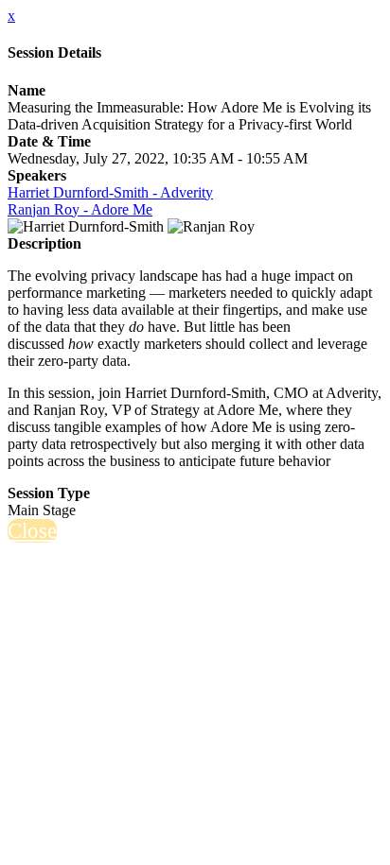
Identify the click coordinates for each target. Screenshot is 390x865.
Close (32, 531)
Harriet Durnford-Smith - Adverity (110, 192)
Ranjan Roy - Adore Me (80, 209)
